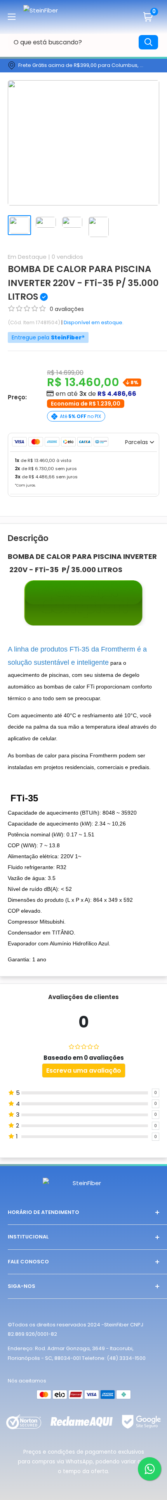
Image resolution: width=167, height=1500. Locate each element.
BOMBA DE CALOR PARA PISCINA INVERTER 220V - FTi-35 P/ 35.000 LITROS (83, 283)
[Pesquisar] (148, 42)
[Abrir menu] (12, 17)
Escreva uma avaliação (83, 1070)
